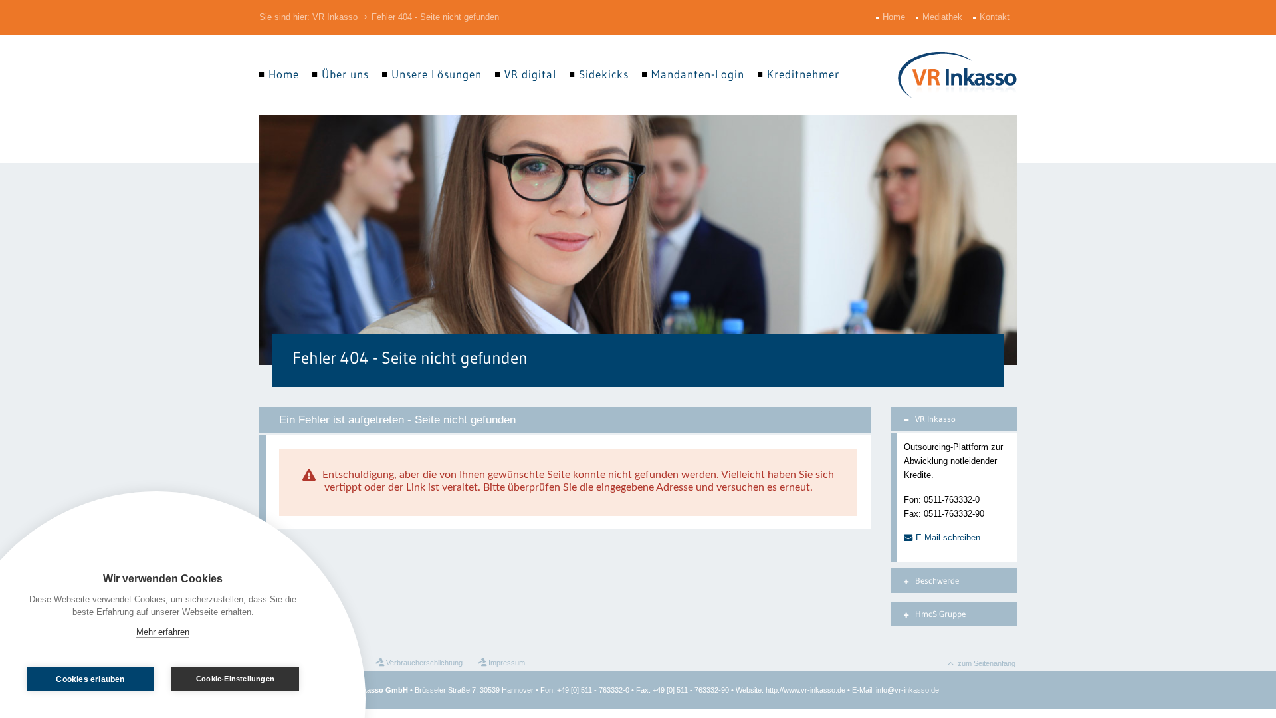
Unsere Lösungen (436, 74)
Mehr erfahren (162, 632)
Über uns (345, 74)
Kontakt (996, 17)
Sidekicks (604, 74)
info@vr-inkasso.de (907, 690)
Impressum (506, 663)
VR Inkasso (335, 17)
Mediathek (943, 17)
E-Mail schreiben (948, 537)
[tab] (954, 419)
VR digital (530, 74)
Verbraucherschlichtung (424, 663)
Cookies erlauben (90, 679)
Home (895, 17)
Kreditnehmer (803, 74)
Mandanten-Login (697, 74)
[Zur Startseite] (957, 75)
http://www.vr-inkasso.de (805, 690)
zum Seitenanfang (986, 663)
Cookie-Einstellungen (235, 679)
